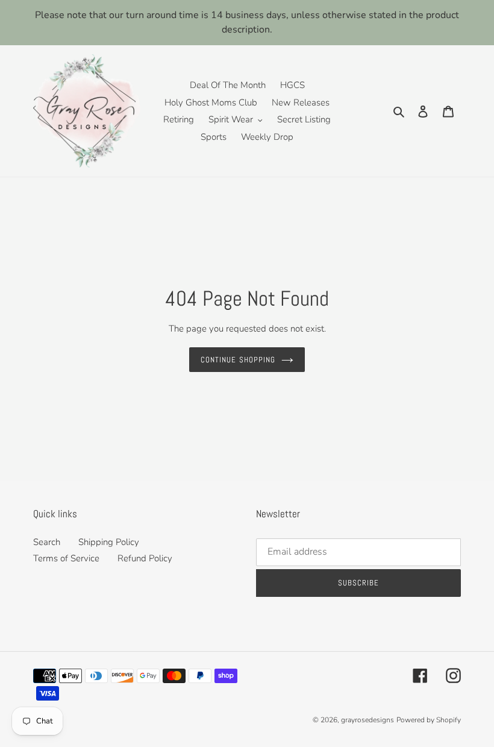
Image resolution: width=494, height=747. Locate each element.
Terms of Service (66, 558)
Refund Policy (144, 558)
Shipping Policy (108, 542)
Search (46, 542)
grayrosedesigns (367, 720)
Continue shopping (238, 360)
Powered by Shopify (428, 720)
